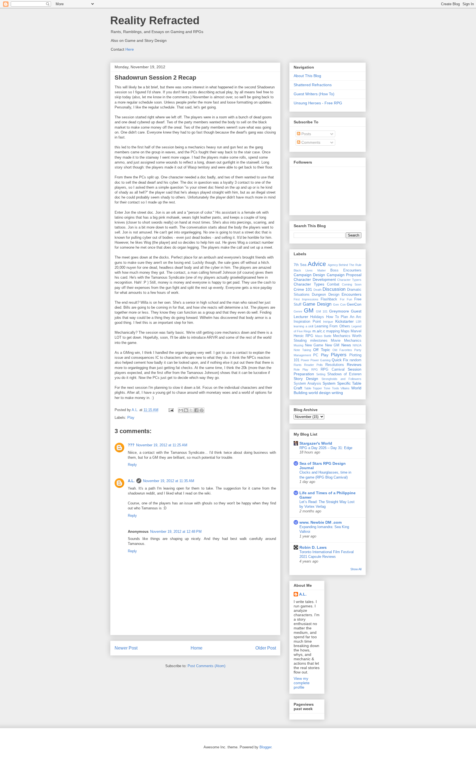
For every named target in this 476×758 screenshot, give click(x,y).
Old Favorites (342, 350)
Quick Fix (340, 360)
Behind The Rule (350, 265)
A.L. (131, 481)
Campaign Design (309, 275)
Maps (345, 331)
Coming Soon (351, 284)
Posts (305, 134)
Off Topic (321, 349)
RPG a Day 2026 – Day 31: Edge (325, 448)
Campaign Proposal (344, 275)
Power (305, 360)
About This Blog (307, 76)
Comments (310, 142)
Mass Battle (323, 336)
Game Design (317, 304)
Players (339, 354)
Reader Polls (313, 364)
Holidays (317, 317)
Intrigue (328, 321)
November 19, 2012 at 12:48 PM (176, 531)
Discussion (334, 289)
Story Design (306, 378)
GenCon (354, 304)
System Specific (337, 383)
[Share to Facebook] (196, 410)
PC (315, 355)
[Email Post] (171, 410)
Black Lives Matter (310, 270)
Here (129, 49)
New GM (332, 345)
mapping (333, 331)
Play (130, 417)
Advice (317, 263)
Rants (298, 364)
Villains (345, 388)
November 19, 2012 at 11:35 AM (168, 481)
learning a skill (303, 326)
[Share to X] (191, 410)
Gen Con (339, 304)
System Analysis (307, 383)
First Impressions (306, 299)
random (355, 360)
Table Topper (313, 388)
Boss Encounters (345, 270)
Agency (333, 265)
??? (131, 445)
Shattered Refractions (313, 85)
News (346, 345)
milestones (319, 341)
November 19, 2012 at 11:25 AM (161, 445)
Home (196, 648)
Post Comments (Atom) (206, 666)
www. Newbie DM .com (320, 522)
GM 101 (322, 311)
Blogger (265, 747)
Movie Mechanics (346, 341)
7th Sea (300, 265)
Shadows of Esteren (344, 374)
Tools (335, 388)
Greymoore (339, 311)
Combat (333, 284)
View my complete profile (302, 682)
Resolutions (334, 365)
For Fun (346, 299)
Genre (298, 311)
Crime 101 (303, 289)
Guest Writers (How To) (314, 94)
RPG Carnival (332, 369)
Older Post (265, 648)
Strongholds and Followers (341, 379)
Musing (298, 345)
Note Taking (302, 350)
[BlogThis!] (186, 410)
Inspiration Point (307, 322)
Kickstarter (344, 321)
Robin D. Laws (313, 547)
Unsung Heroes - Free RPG (318, 103)
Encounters (351, 294)
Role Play (301, 369)
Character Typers (349, 279)
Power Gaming (320, 360)
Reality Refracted (154, 20)
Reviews (354, 364)
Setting (320, 374)
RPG (314, 369)
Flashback (329, 299)
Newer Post (126, 648)
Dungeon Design (325, 295)
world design (320, 392)
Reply (132, 465)
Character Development (315, 279)
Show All (355, 569)
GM (308, 310)
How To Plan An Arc (343, 317)
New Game (314, 345)
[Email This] (180, 410)
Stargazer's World (315, 443)
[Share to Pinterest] (201, 410)
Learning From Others (332, 326)
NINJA (357, 345)
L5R (358, 321)
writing (337, 392)
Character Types (309, 284)
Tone (327, 388)
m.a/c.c (318, 331)
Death (317, 289)
